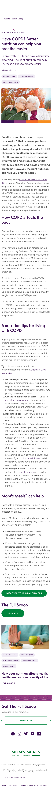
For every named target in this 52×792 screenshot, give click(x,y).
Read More (7, 683)
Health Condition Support (14, 32)
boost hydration (26, 472)
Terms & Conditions (15, 772)
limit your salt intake (30, 458)
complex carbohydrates (17, 400)
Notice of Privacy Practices (25, 770)
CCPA (3, 770)
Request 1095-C (28, 772)
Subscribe (26, 720)
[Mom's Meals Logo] (26, 753)
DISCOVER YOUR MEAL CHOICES (24, 593)
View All (12, 613)
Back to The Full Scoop (13, 19)
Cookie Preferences (13, 777)
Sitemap (37, 772)
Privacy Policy (11, 770)
